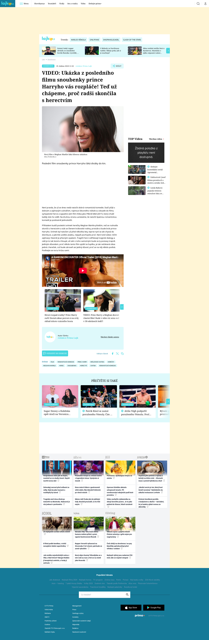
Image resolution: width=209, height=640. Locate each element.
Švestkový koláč (130, 587)
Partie (118, 580)
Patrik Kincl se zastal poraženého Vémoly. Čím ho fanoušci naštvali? (97, 412)
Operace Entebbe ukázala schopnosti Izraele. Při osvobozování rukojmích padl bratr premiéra (120, 491)
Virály (61, 3)
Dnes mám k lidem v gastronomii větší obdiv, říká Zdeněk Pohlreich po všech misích (88, 489)
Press (74, 609)
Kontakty (75, 617)
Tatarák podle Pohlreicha (117, 583)
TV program (98, 580)
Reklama (48, 613)
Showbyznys (39, 3)
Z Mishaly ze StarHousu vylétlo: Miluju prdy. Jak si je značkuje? (110, 50)
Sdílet (118, 66)
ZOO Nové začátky (152, 580)
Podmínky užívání (50, 621)
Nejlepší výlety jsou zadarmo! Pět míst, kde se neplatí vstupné (119, 556)
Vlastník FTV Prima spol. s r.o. (55, 628)
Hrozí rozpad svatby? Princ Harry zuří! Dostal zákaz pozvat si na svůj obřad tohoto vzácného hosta (61, 318)
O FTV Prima (49, 606)
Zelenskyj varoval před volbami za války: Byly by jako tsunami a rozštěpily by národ (56, 489)
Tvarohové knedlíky (98, 587)
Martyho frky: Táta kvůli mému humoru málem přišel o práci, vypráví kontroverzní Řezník (86, 534)
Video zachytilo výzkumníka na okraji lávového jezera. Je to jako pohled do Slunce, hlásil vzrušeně (119, 501)
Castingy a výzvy (77, 613)
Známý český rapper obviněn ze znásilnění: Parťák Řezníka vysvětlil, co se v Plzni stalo (68, 51)
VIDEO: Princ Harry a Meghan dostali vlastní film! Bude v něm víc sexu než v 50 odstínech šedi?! (101, 318)
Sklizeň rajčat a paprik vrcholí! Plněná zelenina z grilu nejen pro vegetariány (119, 534)
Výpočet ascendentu (80, 587)
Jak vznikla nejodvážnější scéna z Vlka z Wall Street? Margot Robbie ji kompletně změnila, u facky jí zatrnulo (56, 559)
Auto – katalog (58, 583)
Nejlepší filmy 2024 (69, 580)
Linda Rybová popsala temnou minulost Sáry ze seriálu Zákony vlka (156, 192)
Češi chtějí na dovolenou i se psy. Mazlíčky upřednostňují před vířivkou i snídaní (119, 546)
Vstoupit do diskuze (56, 353)
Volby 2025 (88, 583)
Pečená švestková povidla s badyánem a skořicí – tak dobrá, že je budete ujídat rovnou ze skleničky (151, 503)
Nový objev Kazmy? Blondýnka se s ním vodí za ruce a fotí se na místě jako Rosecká (88, 557)
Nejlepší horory (85, 580)
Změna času (109, 580)
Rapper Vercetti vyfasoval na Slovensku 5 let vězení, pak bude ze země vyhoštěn (88, 546)
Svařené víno (100, 583)
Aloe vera (132, 583)
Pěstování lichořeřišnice (147, 583)
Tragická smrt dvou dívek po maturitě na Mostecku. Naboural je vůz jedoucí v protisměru (56, 501)
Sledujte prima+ (95, 3)
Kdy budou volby (136, 580)
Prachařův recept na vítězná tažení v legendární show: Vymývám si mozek (88, 478)
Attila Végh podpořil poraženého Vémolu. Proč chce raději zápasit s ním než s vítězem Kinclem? (135, 412)
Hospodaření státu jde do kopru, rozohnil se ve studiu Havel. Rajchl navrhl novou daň (56, 478)
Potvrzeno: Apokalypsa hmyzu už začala (119, 477)
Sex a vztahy (72, 3)
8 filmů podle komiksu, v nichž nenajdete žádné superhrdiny (54, 545)
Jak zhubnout (54, 580)
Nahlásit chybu (50, 632)
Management (76, 606)
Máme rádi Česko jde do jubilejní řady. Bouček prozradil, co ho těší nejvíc (87, 501)
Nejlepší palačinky (114, 587)
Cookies (47, 624)
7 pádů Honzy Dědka (74, 583)
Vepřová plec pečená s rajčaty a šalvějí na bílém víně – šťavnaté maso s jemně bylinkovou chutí (150, 478)
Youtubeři (52, 3)
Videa (83, 3)
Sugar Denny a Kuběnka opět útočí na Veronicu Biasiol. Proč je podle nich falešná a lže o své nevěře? (58, 412)
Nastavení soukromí (79, 632)
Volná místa (49, 609)
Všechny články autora (110, 337)
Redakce (75, 628)
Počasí (125, 580)
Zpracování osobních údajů (81, 621)
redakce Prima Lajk (84, 66)
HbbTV (47, 617)
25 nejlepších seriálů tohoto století (56, 532)
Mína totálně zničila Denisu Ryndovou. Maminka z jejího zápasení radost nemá (154, 51)
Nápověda (75, 624)
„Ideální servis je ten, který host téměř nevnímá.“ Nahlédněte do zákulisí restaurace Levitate (150, 489)
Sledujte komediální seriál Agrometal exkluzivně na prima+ (155, 172)
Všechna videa (156, 139)
